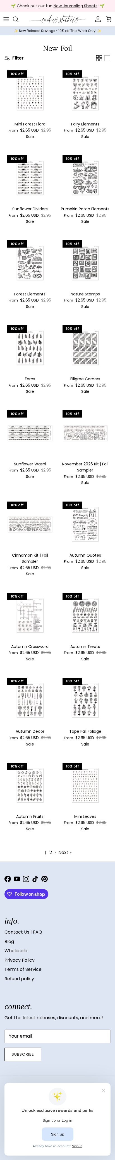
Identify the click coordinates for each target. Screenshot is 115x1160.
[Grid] (99, 58)
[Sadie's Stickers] (57, 19)
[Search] (18, 19)
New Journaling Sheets (75, 6)
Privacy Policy (19, 960)
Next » (64, 852)
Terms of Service (23, 969)
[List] (107, 58)
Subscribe (23, 1054)
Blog (9, 941)
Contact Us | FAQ (23, 932)
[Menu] (6, 19)
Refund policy (19, 979)
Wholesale (15, 950)
